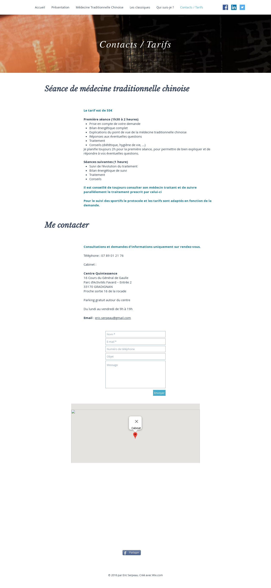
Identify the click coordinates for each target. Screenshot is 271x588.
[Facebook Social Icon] (225, 7)
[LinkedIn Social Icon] (233, 7)
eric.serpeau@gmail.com (113, 318)
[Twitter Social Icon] (242, 7)
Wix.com (157, 575)
